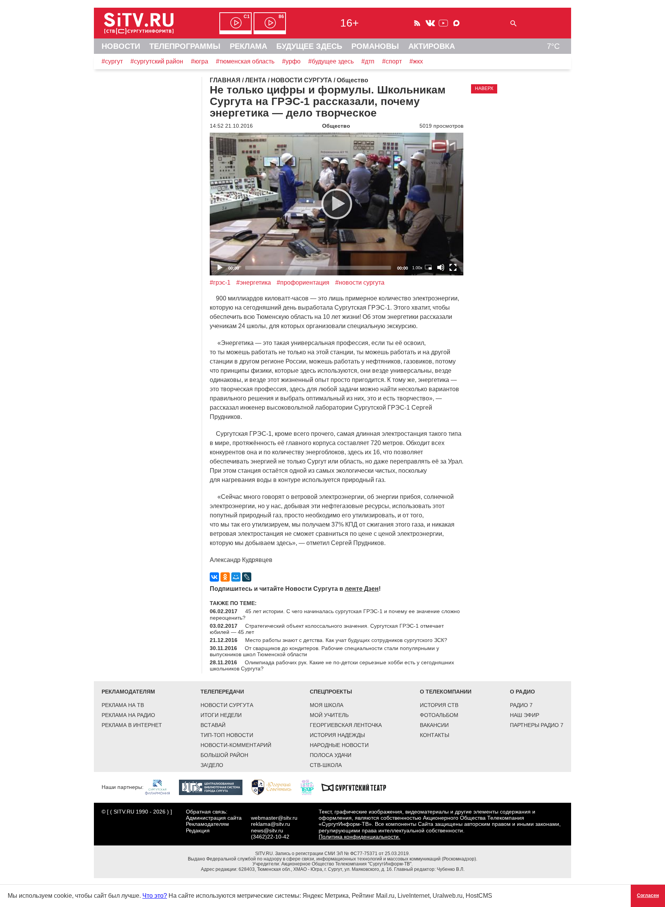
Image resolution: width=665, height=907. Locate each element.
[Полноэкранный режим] (452, 267)
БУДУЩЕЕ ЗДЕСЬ (309, 46)
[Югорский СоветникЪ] (275, 787)
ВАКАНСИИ (434, 725)
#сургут (112, 61)
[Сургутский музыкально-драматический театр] (357, 787)
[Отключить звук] (440, 267)
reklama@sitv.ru (270, 824)
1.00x (417, 267)
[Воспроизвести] (336, 203)
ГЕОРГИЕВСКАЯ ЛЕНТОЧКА (346, 725)
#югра (199, 61)
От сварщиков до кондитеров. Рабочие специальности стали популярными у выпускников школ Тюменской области (324, 651)
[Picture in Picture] (428, 267)
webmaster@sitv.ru (274, 818)
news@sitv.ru (267, 830)
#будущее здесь (331, 61)
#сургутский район (156, 61)
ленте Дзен (362, 588)
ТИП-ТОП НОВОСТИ (227, 735)
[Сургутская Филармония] (161, 787)
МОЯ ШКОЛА (326, 705)
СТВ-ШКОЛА (326, 765)
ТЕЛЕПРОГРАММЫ (185, 46)
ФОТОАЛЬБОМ (439, 715)
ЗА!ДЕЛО (212, 765)
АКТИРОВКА (431, 46)
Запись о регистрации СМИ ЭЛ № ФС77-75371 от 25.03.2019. (342, 853)
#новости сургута (359, 282)
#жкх (416, 61)
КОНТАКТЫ (434, 735)
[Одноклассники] (225, 577)
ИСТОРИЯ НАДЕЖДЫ (337, 735)
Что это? (154, 895)
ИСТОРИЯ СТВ (439, 705)
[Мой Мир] (236, 577)
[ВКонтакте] (214, 577)
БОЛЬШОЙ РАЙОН (224, 755)
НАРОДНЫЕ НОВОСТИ (339, 745)
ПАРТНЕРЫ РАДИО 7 (536, 725)
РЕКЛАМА (248, 46)
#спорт (392, 61)
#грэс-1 (220, 282)
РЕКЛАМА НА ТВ (123, 705)
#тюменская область (245, 61)
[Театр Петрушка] (311, 787)
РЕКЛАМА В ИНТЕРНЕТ (132, 725)
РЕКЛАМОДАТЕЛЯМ (128, 692)
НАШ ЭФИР (524, 715)
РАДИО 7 (521, 705)
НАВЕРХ (484, 88)
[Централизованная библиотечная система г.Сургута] (214, 787)
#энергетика (253, 282)
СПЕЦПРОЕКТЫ (331, 692)
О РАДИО (522, 692)
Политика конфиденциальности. (359, 837)
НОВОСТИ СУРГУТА (227, 705)
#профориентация (303, 282)
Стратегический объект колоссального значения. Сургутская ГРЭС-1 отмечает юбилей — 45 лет (327, 629)
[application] (336, 204)
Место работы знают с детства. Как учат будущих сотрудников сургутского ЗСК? (346, 640)
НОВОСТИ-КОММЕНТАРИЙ (236, 745)
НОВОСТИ (121, 46)
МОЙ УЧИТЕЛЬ (329, 715)
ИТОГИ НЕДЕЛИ (221, 715)
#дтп (367, 61)
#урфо (291, 61)
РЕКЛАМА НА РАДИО (128, 715)
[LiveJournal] (246, 577)
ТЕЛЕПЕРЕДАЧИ (222, 692)
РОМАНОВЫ (375, 46)
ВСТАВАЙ (213, 725)
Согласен (648, 895)
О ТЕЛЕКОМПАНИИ (445, 692)
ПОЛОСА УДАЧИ (330, 755)
